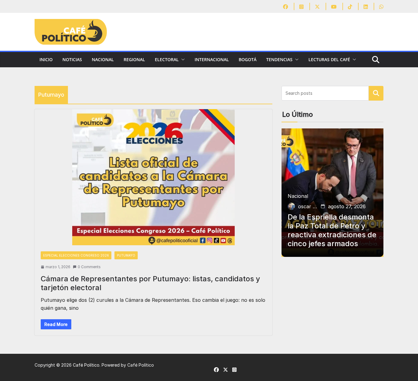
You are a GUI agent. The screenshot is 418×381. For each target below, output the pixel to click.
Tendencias (279, 59)
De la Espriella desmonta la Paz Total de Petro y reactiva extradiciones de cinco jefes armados (332, 230)
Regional (134, 59)
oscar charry (308, 206)
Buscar (376, 93)
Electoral (167, 59)
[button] (182, 59)
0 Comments (89, 266)
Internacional (212, 59)
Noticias (72, 59)
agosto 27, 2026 (347, 206)
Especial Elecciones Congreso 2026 (76, 255)
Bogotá (247, 59)
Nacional (103, 59)
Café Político (86, 365)
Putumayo (126, 255)
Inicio (46, 59)
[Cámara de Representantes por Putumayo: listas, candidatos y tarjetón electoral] (153, 177)
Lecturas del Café (329, 59)
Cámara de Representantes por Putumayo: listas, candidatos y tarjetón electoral (150, 283)
